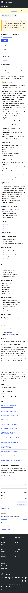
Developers (4, 554)
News (2, 540)
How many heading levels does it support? (7, 446)
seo (25, 501)
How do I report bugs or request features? (12, 460)
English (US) (24, 498)
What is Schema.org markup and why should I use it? (8, 433)
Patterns (17, 544)
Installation (5, 53)
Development (6, 56)
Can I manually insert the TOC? (9, 411)
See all (25, 519)
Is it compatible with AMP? (8, 456)
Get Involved (18, 549)
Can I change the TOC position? (9, 451)
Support (5, 60)
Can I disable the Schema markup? (10, 438)
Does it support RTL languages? (9, 428)
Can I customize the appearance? (9, 424)
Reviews (5, 49)
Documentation (7, 226)
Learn (2, 549)
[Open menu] (26, 2)
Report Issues (6, 229)
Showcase (17, 537)
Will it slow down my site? (7, 420)
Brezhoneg (7, 574)
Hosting (3, 542)
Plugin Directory (5, 6)
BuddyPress (5, 568)
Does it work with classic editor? (9, 415)
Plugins (16, 542)
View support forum (6, 529)
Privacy (3, 544)
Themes (17, 540)
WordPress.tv (5, 556)
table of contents (20, 504)
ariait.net (10, 211)
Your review (4, 519)
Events (16, 551)
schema (21, 501)
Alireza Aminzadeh (7, 37)
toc (25, 504)
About (2, 537)
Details (4, 45)
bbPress (4, 565)
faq (18, 501)
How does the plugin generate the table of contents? (8, 406)
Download (4, 40)
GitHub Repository (8, 224)
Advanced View (5, 508)
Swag (17, 556)
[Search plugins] (15, 15)
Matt (3, 563)
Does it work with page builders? (9, 442)
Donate (17, 554)
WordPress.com (6, 561)
